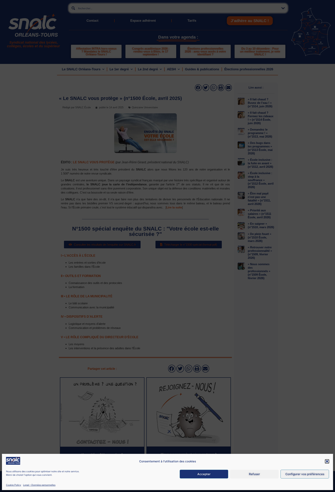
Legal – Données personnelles (39, 484)
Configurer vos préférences (304, 474)
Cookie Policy (13, 484)
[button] (327, 461)
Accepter (204, 474)
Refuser (254, 474)
